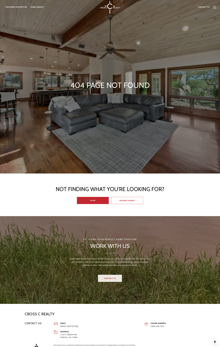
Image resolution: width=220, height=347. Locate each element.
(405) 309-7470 (157, 326)
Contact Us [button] (110, 278)
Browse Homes (127, 200)
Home (93, 200)
